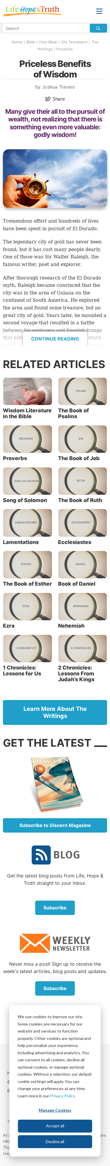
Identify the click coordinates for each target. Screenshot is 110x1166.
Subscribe (55, 908)
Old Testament (74, 42)
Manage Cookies (55, 1110)
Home (17, 42)
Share (58, 99)
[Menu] (99, 11)
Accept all (55, 1125)
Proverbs (64, 49)
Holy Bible (48, 42)
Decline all (55, 1141)
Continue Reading (55, 339)
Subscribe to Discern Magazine (55, 825)
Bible (30, 42)
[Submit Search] (98, 28)
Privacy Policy (62, 1095)
